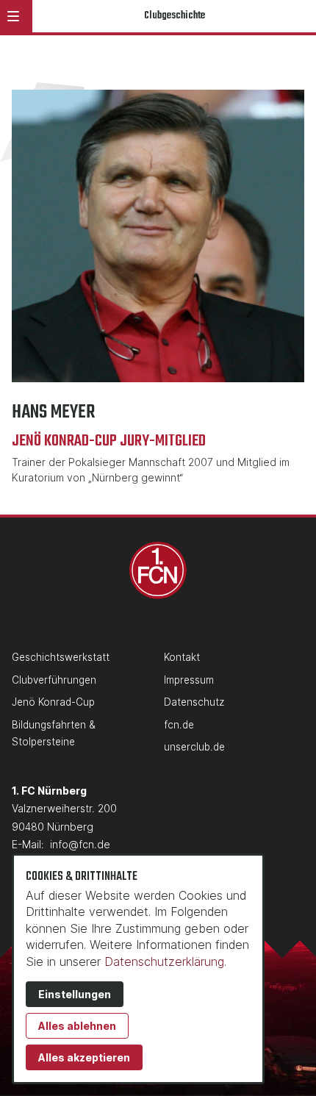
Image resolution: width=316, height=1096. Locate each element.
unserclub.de (194, 747)
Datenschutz (194, 702)
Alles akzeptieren (84, 1057)
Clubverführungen (54, 680)
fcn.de (179, 725)
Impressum (189, 680)
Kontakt (182, 657)
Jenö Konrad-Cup (53, 702)
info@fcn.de (80, 844)
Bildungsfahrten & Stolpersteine (54, 733)
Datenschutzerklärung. (165, 961)
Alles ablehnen (77, 1026)
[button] (13, 16)
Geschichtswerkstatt (60, 657)
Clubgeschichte (174, 15)
